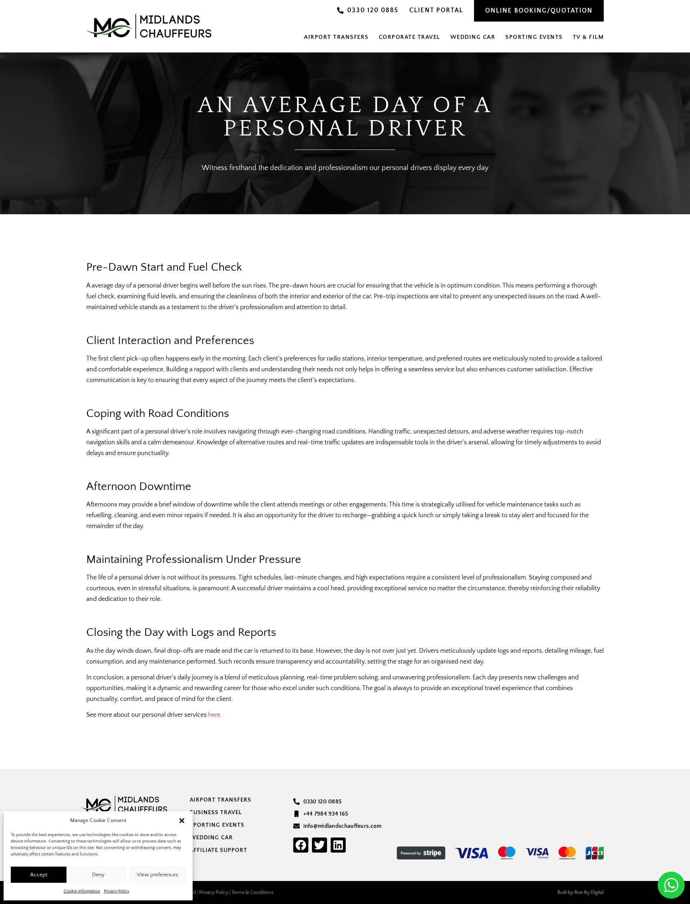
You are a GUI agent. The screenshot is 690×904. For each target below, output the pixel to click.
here (214, 715)
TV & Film (588, 37)
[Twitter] (319, 845)
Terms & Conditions (252, 892)
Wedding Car (473, 37)
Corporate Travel (409, 37)
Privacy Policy (116, 891)
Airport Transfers (336, 37)
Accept (38, 875)
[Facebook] (300, 845)
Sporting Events (534, 37)
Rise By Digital (589, 892)
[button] (181, 820)
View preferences (157, 875)
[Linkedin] (338, 845)
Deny (98, 875)
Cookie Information (82, 891)
